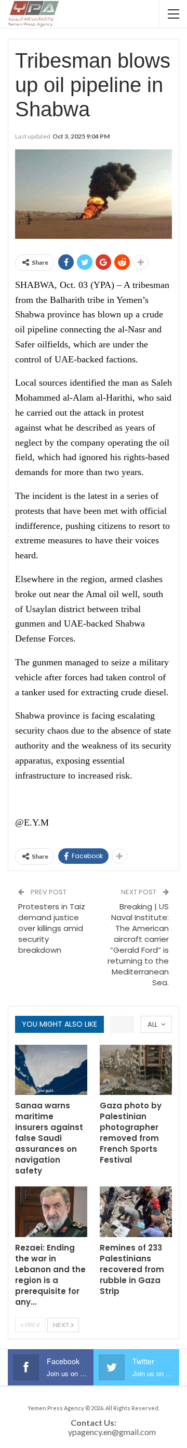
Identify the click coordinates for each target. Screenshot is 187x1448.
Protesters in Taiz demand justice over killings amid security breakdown (51, 928)
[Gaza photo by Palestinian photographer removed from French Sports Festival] (136, 1070)
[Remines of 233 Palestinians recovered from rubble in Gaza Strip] (136, 1211)
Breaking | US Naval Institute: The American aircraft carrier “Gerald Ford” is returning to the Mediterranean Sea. (138, 944)
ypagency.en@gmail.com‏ (112, 1432)
